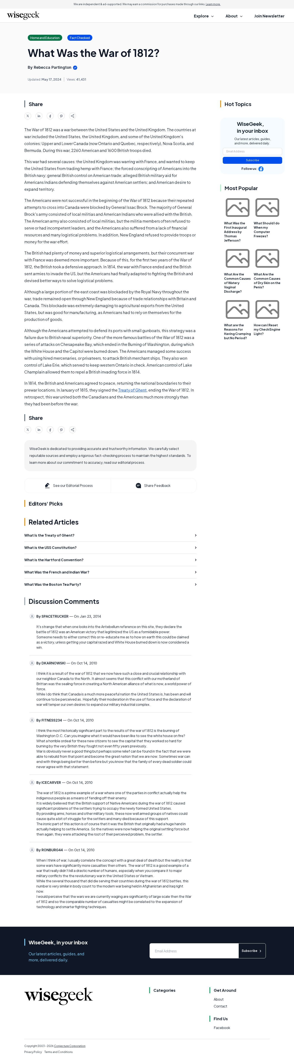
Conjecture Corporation (69, 1046)
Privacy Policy (33, 1052)
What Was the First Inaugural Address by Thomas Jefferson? (235, 231)
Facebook (222, 1027)
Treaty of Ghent (132, 389)
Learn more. (213, 4)
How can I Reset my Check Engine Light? (267, 329)
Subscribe (252, 160)
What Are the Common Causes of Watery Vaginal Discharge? (237, 282)
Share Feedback (157, 485)
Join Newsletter (269, 15)
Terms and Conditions (58, 1052)
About (219, 999)
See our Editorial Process (73, 485)
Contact (220, 1006)
